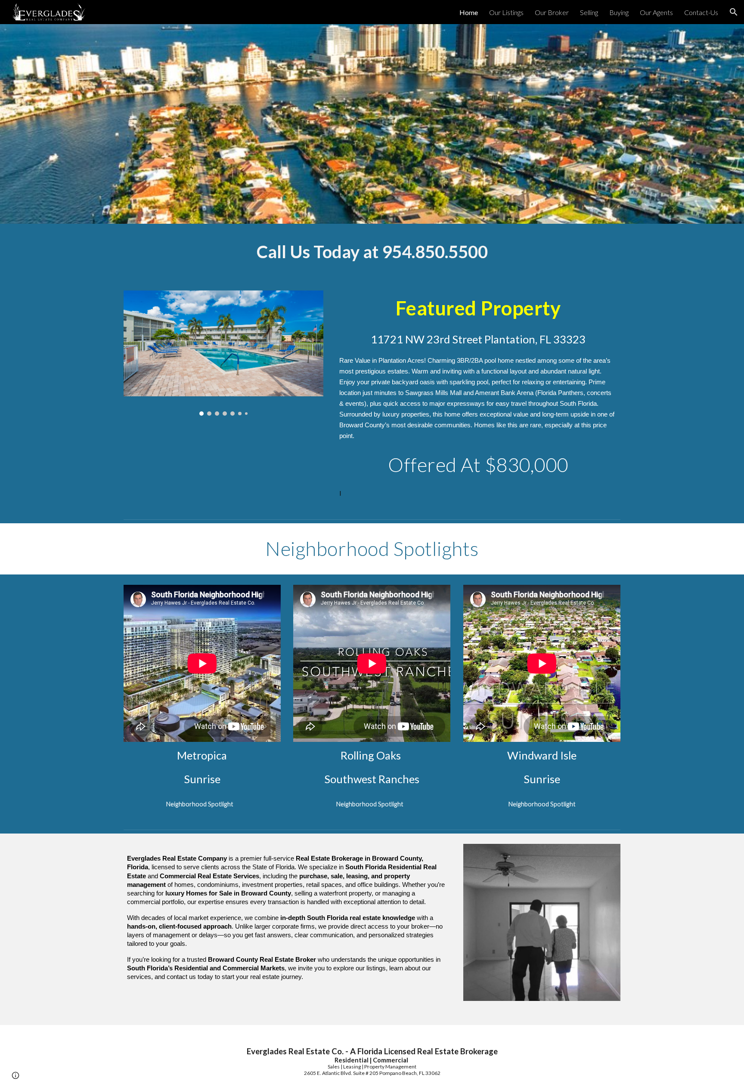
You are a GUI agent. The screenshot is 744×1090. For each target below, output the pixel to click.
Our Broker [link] (552, 12)
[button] (733, 12)
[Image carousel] (223, 353)
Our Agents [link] (656, 12)
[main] (372, 252)
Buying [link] (619, 12)
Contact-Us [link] (701, 12)
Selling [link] (589, 12)
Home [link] (468, 12)
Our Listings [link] (506, 12)
